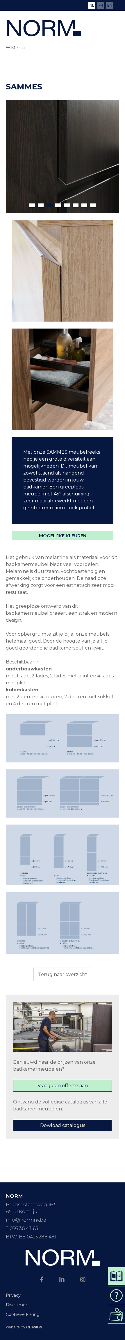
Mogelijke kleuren (62, 535)
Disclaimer (16, 1304)
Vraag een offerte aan (63, 1085)
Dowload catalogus (62, 1125)
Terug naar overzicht (62, 974)
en (109, 5)
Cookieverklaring (23, 1314)
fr (101, 5)
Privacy (13, 1295)
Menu (18, 48)
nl (92, 5)
